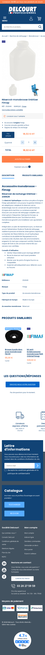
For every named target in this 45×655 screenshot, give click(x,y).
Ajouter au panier (22, 159)
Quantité (8, 142)
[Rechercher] (40, 27)
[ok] (38, 466)
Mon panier (28, 549)
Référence (6, 280)
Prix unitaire (8, 134)
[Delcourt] (22, 10)
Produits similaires (32, 175)
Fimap (24, 106)
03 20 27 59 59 (25, 586)
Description (8, 175)
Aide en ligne (29, 537)
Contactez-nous (22, 578)
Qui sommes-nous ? (9, 533)
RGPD (4, 556)
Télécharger (14, 504)
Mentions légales (8, 548)
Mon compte (29, 533)
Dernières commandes (32, 541)
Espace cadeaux (30, 553)
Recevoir (14, 513)
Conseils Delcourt (8, 537)
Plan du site (6, 552)
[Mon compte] (31, 19)
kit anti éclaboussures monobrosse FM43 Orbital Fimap (35, 353)
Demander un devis (31, 545)
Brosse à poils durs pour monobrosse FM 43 (13, 351)
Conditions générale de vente (10, 543)
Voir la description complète (12, 110)
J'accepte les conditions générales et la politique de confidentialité (23, 472)
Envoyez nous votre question (22, 384)
